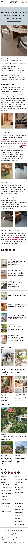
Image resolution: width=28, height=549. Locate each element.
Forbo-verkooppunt (15, 239)
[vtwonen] (14, 2)
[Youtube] (12, 472)
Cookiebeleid (5, 537)
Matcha (23, 145)
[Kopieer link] (2, 250)
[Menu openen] (2, 2)
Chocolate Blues (6, 139)
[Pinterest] (15, 472)
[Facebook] (5, 472)
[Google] (2, 472)
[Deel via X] (14, 250)
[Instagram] (9, 472)
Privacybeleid (12, 537)
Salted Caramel (20, 143)
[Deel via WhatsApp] (6, 250)
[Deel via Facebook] (10, 250)
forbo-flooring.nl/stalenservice (12, 237)
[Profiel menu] (23, 2)
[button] (21, 537)
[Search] (26, 2)
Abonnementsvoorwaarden (19, 539)
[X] (18, 472)
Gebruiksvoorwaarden (7, 539)
